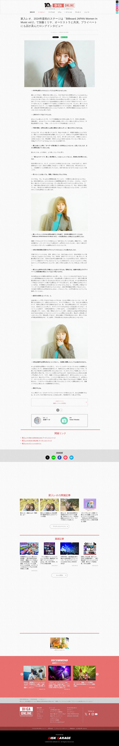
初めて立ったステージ (56, 716)
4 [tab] (61, 693)
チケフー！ (70, 709)
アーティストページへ (59, 526)
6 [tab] (65, 693)
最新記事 (32, 12)
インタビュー (41, 12)
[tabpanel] (34, 677)
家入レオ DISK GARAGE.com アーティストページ (39, 438)
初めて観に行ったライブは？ (58, 714)
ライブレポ (51, 12)
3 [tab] (58, 693)
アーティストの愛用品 (56, 712)
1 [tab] (53, 693)
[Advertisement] (59, 476)
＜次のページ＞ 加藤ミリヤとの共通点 (59, 402)
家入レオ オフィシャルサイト (31, 443)
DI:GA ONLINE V (72, 707)
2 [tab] (56, 693)
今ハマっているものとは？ (57, 722)
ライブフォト (70, 712)
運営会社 (50, 728)
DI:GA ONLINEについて (39, 728)
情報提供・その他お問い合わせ (78, 728)
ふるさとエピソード (55, 718)
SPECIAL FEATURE (73, 716)
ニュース (86, 12)
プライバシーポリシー (61, 728)
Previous (21, 674)
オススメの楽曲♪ (54, 720)
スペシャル (69, 12)
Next (97, 674)
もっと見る (59, 575)
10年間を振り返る (55, 709)
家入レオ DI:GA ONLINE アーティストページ (37, 440)
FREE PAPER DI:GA (73, 714)
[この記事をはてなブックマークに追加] (71, 458)
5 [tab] (63, 693)
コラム (59, 12)
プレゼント (78, 12)
